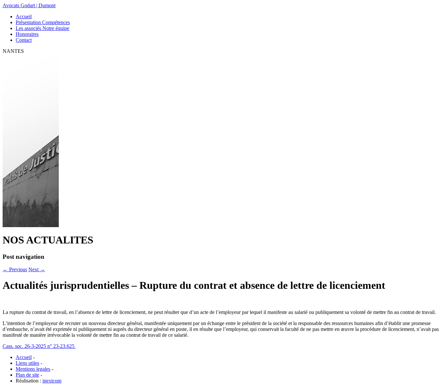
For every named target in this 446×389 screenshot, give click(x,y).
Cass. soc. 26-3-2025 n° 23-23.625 (39, 346)
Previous (15, 269)
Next (36, 269)
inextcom (51, 380)
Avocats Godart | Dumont (29, 5)
